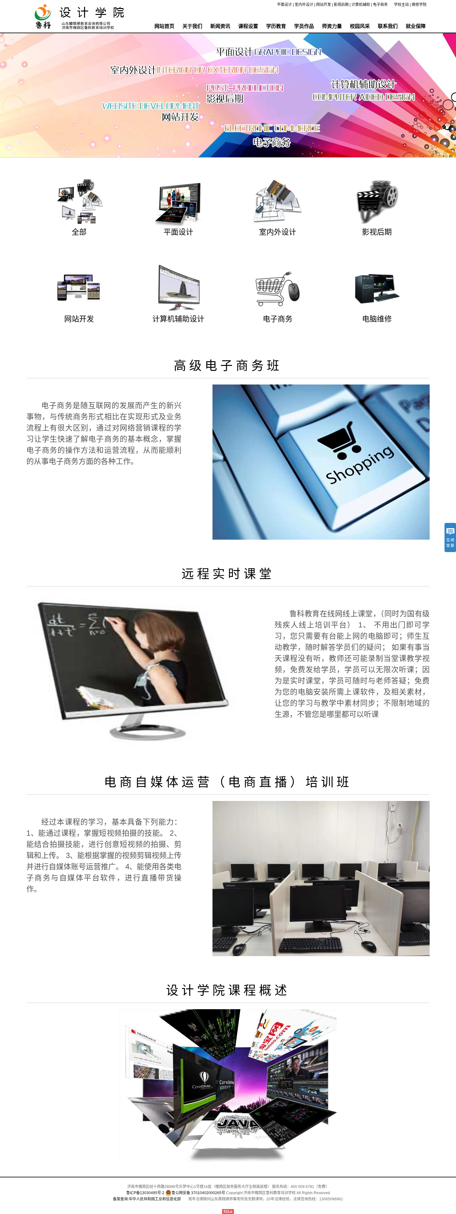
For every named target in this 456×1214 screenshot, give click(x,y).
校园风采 (360, 26)
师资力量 (332, 26)
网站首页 (164, 26)
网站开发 (323, 4)
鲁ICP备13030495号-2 (145, 1193)
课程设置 (248, 26)
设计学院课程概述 (228, 990)
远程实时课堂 (228, 574)
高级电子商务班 (228, 365)
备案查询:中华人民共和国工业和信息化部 (147, 1199)
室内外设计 (304, 4)
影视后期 (341, 4)
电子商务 (380, 4)
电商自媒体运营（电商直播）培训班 (228, 782)
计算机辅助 (360, 4)
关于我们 (192, 26)
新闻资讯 (220, 26)
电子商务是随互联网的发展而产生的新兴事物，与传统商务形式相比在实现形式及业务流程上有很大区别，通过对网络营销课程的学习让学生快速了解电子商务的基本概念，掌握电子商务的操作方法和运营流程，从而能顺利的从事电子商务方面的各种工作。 (103, 433)
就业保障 (416, 26)
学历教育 (276, 26)
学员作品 (304, 26)
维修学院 (419, 4)
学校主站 (401, 4)
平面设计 (284, 4)
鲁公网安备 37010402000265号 (198, 1193)
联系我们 (388, 26)
